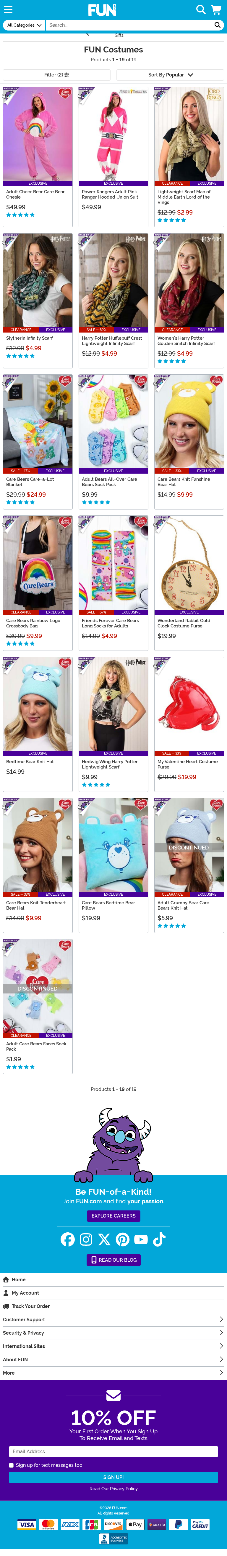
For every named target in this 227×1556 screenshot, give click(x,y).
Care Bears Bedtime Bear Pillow (108, 905)
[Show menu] (8, 10)
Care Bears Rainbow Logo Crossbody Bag (33, 623)
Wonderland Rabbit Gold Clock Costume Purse (184, 623)
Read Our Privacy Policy (114, 1488)
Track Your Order (31, 1306)
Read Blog (117, 1260)
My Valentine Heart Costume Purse (188, 764)
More (9, 1373)
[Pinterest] (123, 1239)
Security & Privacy (23, 1333)
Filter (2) (54, 75)
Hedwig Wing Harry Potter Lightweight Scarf (110, 764)
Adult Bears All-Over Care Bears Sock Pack (109, 482)
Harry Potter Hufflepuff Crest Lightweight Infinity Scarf (112, 341)
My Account (25, 1293)
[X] (104, 1239)
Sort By (166, 75)
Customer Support (24, 1319)
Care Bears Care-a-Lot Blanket (30, 482)
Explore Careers (114, 1216)
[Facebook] (68, 1239)
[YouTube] (141, 1239)
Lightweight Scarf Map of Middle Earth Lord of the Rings (184, 197)
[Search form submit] (217, 25)
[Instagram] (86, 1239)
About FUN (15, 1359)
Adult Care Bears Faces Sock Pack (36, 1046)
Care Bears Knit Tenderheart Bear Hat (36, 905)
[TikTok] (159, 1239)
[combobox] (128, 25)
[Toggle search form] (201, 10)
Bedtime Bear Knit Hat (30, 761)
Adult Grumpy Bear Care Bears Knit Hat (183, 905)
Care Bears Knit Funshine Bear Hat (184, 482)
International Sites (24, 1346)
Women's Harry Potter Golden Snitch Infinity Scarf (186, 341)
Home (19, 1279)
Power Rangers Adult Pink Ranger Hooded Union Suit (110, 194)
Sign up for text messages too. (49, 1465)
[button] (216, 10)
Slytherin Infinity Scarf (29, 338)
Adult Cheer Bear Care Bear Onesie (35, 194)
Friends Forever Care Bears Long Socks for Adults (110, 623)
